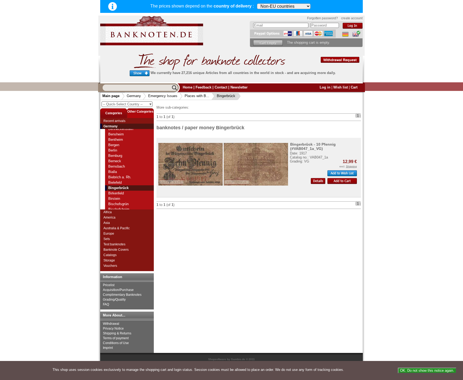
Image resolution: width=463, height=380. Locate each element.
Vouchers (110, 266)
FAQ (106, 304)
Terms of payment (116, 338)
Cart (354, 87)
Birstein (114, 199)
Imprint (108, 348)
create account (352, 18)
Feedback (203, 87)
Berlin (112, 150)
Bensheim (116, 134)
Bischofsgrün (118, 204)
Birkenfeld (116, 193)
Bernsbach (116, 166)
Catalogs (110, 255)
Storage (109, 260)
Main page (111, 96)
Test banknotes (114, 244)
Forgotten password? (322, 18)
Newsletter (239, 87)
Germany (134, 96)
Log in (325, 87)
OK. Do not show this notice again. (427, 370)
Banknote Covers (116, 250)
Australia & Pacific (116, 228)
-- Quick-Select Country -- (127, 104)
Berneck (114, 161)
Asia (106, 223)
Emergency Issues (162, 96)
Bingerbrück (226, 96)
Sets (106, 239)
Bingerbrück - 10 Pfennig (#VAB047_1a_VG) (313, 146)
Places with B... (197, 96)
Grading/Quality (114, 299)
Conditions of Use (116, 343)
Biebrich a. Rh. (119, 177)
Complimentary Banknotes (122, 295)
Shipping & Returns (117, 333)
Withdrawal (111, 324)
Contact (221, 87)
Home (187, 87)
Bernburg (115, 156)
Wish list (340, 87)
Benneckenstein (120, 129)
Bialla (112, 172)
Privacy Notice (113, 328)
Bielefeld (115, 182)
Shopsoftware (217, 359)
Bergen (113, 145)
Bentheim (115, 140)
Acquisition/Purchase (118, 290)
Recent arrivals (114, 121)
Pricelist (108, 285)
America (109, 217)
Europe (108, 233)
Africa (107, 212)
